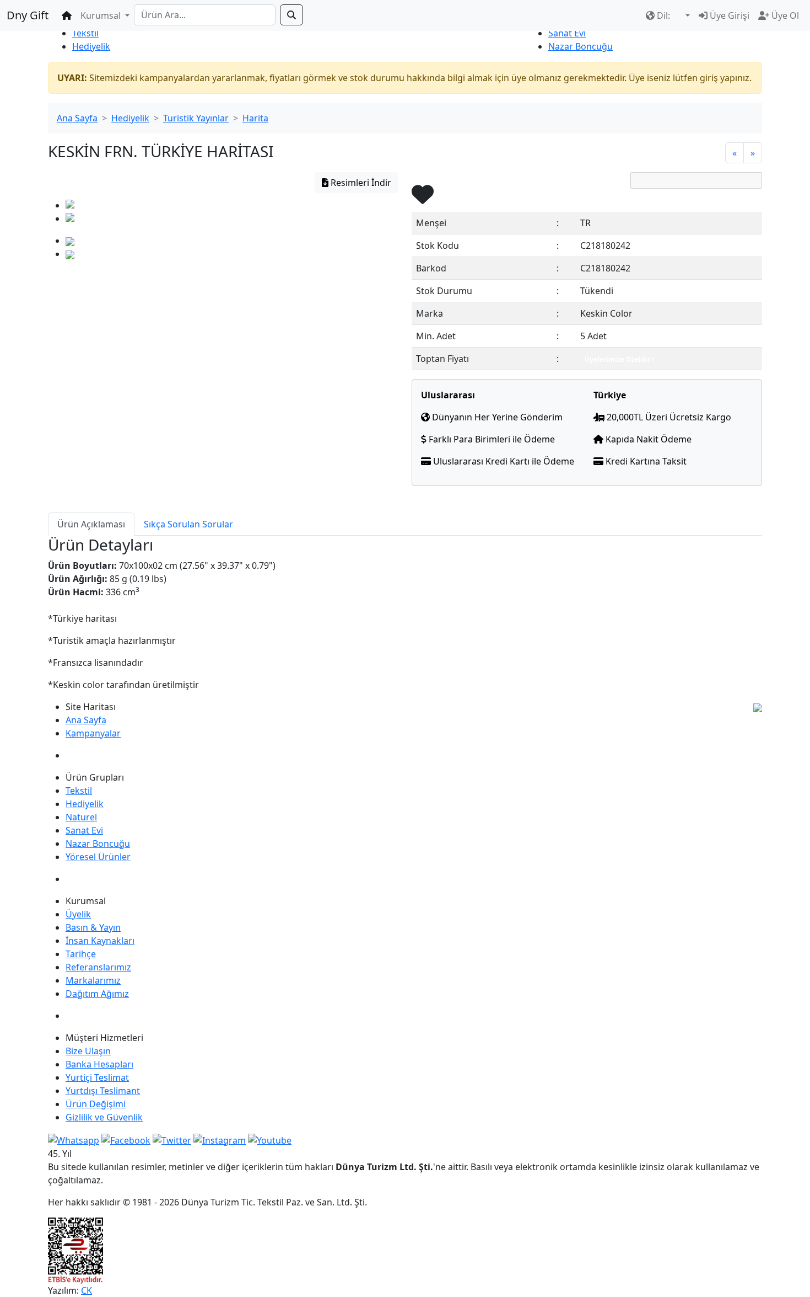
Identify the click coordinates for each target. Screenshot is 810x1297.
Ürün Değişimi (96, 1104)
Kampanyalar (93, 733)
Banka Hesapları (99, 1064)
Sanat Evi (567, 33)
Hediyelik (91, 46)
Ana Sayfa (77, 118)
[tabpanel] (405, 613)
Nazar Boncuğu (580, 46)
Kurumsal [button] (101, 15)
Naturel (81, 817)
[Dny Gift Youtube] (269, 1139)
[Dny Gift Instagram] (219, 1139)
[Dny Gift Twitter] (172, 1139)
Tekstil (85, 33)
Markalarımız (93, 980)
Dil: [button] (663, 15)
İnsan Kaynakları (100, 941)
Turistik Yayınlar (196, 118)
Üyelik (78, 914)
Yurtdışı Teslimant (103, 1091)
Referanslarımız (98, 967)
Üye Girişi (728, 15)
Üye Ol (784, 15)
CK (86, 1290)
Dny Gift (27, 15)
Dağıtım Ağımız (97, 994)
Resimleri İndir (359, 183)
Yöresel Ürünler (98, 857)
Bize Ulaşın (88, 1051)
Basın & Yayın (93, 927)
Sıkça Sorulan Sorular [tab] (188, 524)
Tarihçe (81, 954)
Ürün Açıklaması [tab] (91, 524)
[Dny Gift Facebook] (73, 1139)
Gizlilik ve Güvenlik (104, 1117)
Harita (255, 118)
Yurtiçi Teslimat (97, 1077)
